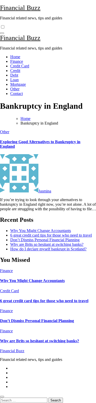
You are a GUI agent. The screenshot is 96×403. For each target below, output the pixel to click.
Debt (14, 75)
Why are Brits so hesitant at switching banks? (46, 244)
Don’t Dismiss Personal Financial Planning (45, 240)
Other (14, 89)
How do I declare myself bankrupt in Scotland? (48, 249)
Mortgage (18, 84)
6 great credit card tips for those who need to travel (51, 235)
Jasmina (44, 191)
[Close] (2, 396)
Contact (16, 93)
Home (15, 57)
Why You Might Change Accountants (40, 230)
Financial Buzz (20, 7)
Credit (15, 70)
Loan (14, 80)
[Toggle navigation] (2, 33)
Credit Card (19, 66)
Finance (16, 61)
